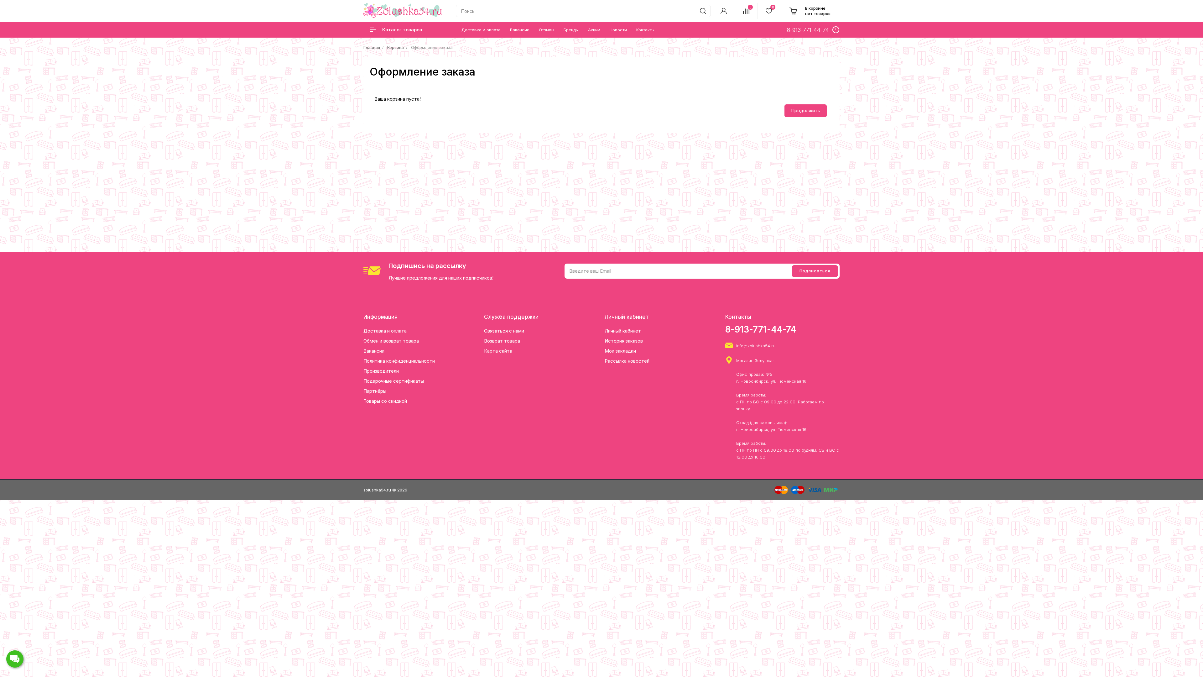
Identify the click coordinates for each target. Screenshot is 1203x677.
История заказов (624, 341)
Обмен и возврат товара (391, 341)
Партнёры (374, 391)
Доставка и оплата (385, 331)
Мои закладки (620, 351)
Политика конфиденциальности (399, 361)
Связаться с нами (504, 331)
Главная (371, 47)
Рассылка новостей (627, 361)
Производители (381, 371)
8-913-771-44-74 (760, 329)
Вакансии (373, 351)
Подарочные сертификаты (393, 381)
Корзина (395, 47)
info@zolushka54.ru (755, 345)
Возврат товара (502, 341)
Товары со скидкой (385, 401)
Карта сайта (498, 351)
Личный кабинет (623, 331)
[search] (703, 11)
